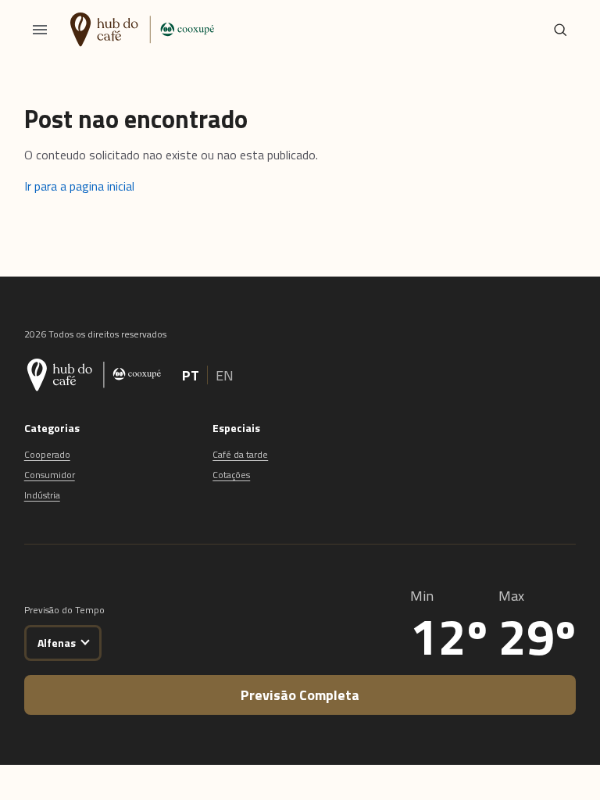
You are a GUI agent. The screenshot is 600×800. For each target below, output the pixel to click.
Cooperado (47, 454)
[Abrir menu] (39, 29)
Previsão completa (300, 694)
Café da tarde (240, 454)
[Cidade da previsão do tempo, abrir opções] (84, 640)
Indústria (42, 495)
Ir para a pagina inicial (79, 186)
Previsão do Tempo (64, 609)
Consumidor (49, 474)
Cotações (231, 474)
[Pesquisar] (560, 29)
